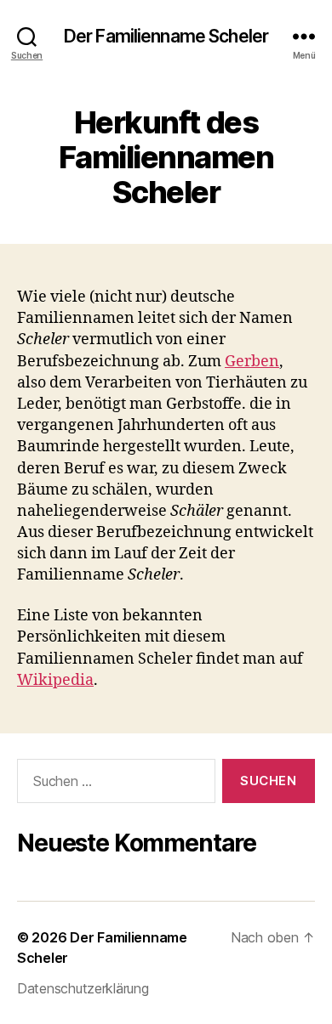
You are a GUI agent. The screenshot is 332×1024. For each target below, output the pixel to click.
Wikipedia (55, 680)
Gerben (252, 361)
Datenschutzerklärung (83, 988)
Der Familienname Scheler (166, 36)
